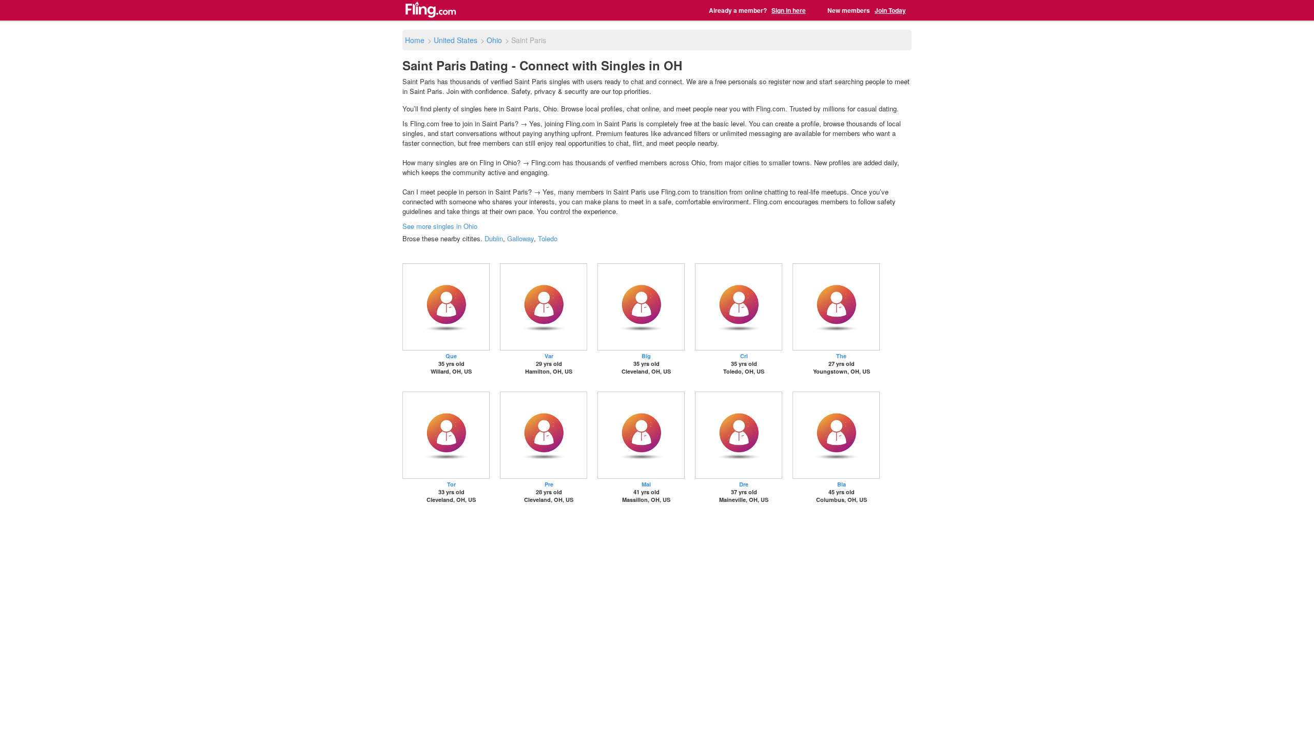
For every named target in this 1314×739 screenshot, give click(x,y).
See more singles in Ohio (439, 226)
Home (414, 40)
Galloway (520, 238)
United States (455, 40)
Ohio (494, 40)
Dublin (494, 238)
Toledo (547, 238)
